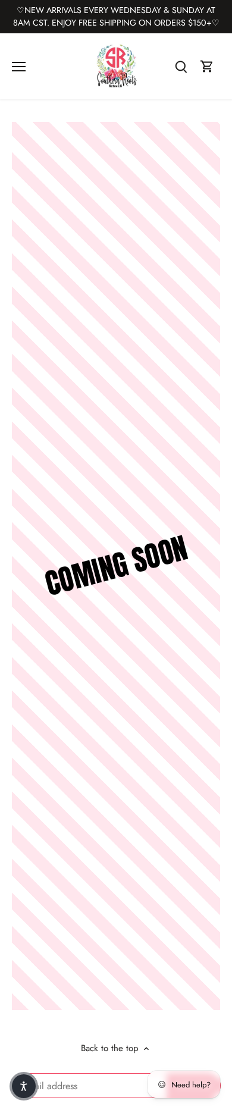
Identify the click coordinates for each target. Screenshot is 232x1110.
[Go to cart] (207, 66)
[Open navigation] (19, 66)
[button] (24, 1086)
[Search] (181, 66)
